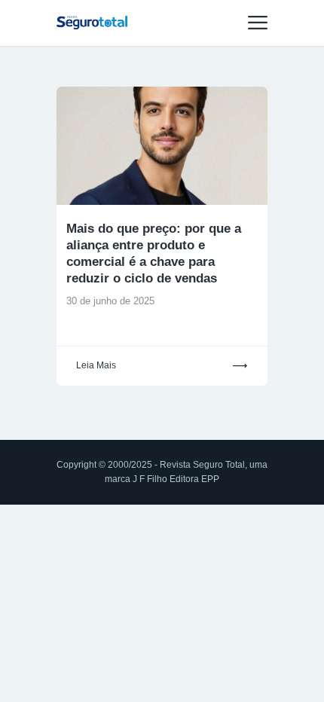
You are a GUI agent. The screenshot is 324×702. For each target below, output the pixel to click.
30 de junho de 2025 (110, 301)
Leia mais (96, 365)
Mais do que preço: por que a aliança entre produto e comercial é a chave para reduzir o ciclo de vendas (153, 253)
